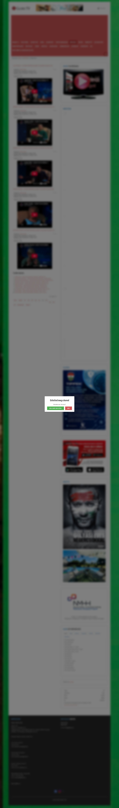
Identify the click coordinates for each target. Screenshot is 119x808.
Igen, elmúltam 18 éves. (55, 408)
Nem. (68, 408)
